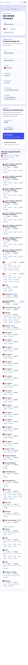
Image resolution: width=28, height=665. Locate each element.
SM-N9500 (13, 9)
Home (2, 9)
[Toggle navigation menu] (25, 2)
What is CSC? (5, 159)
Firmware (7, 9)
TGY (19, 9)
